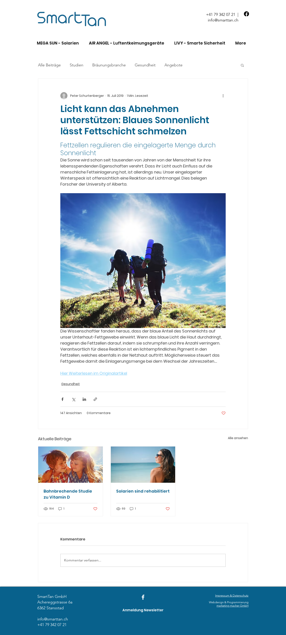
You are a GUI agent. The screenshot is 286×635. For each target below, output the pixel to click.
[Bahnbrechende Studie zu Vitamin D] (70, 465)
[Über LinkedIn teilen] (84, 399)
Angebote (173, 65)
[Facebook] (246, 14)
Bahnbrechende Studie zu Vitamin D (68, 494)
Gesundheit (145, 65)
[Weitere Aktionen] (223, 95)
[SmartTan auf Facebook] (143, 597)
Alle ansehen (238, 438)
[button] (59, 43)
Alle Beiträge (49, 65)
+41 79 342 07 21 (220, 14)
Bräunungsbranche (109, 65)
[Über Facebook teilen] (62, 399)
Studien (76, 65)
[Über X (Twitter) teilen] (73, 399)
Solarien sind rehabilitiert (143, 491)
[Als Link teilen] (95, 399)
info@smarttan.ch (223, 20)
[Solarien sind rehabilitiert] (143, 465)
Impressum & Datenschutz (231, 595)
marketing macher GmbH (232, 605)
